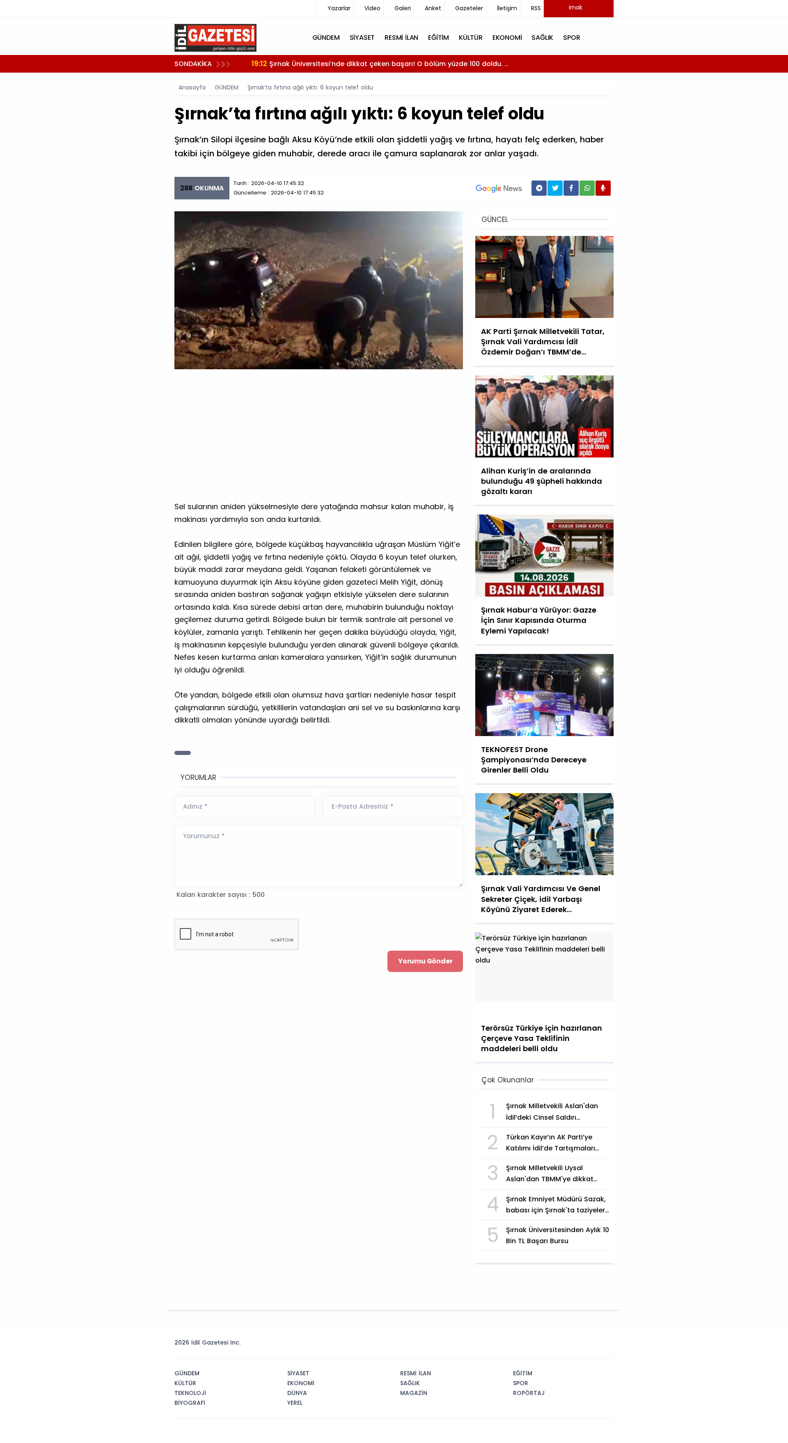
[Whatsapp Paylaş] (587, 188)
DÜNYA (297, 1393)
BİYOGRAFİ (189, 1403)
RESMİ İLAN (415, 1373)
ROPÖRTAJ (529, 1393)
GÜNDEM (226, 87)
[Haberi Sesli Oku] (603, 188)
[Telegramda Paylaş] (539, 188)
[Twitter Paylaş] (555, 188)
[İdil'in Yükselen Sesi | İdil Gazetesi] (215, 37)
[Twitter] (555, 1345)
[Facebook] (567, 1345)
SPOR (520, 1383)
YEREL (294, 1403)
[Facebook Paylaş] (571, 188)
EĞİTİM (522, 1373)
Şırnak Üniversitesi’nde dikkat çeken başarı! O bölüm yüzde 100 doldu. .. (380, 63)
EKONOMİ (300, 1383)
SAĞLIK (410, 1383)
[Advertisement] (318, 439)
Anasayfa (192, 87)
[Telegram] (604, 1345)
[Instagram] (580, 1345)
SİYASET (298, 1373)
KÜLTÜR (185, 1383)
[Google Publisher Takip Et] (499, 188)
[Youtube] (592, 1345)
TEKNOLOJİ (190, 1393)
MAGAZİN (413, 1393)
